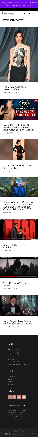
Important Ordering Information (19, 364)
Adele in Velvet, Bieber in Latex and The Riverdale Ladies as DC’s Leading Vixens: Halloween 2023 (18, 206)
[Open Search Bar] (24, 13)
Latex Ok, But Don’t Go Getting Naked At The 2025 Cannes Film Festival (18, 127)
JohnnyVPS (30, 434)
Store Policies (12, 357)
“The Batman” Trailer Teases (15, 284)
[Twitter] (19, 397)
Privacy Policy (19, 431)
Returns (10, 381)
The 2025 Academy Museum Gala (14, 88)
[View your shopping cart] (29, 13)
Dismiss (29, 5)
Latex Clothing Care (14, 352)
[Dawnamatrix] (8, 13)
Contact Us (11, 384)
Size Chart (11, 359)
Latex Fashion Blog (14, 362)
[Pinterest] (24, 397)
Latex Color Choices (14, 354)
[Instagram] (14, 397)
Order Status (12, 376)
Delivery (10, 379)
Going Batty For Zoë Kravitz (15, 246)
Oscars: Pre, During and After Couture (17, 166)
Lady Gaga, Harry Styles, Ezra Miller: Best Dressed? (18, 322)
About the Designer (14, 349)
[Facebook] (10, 397)
